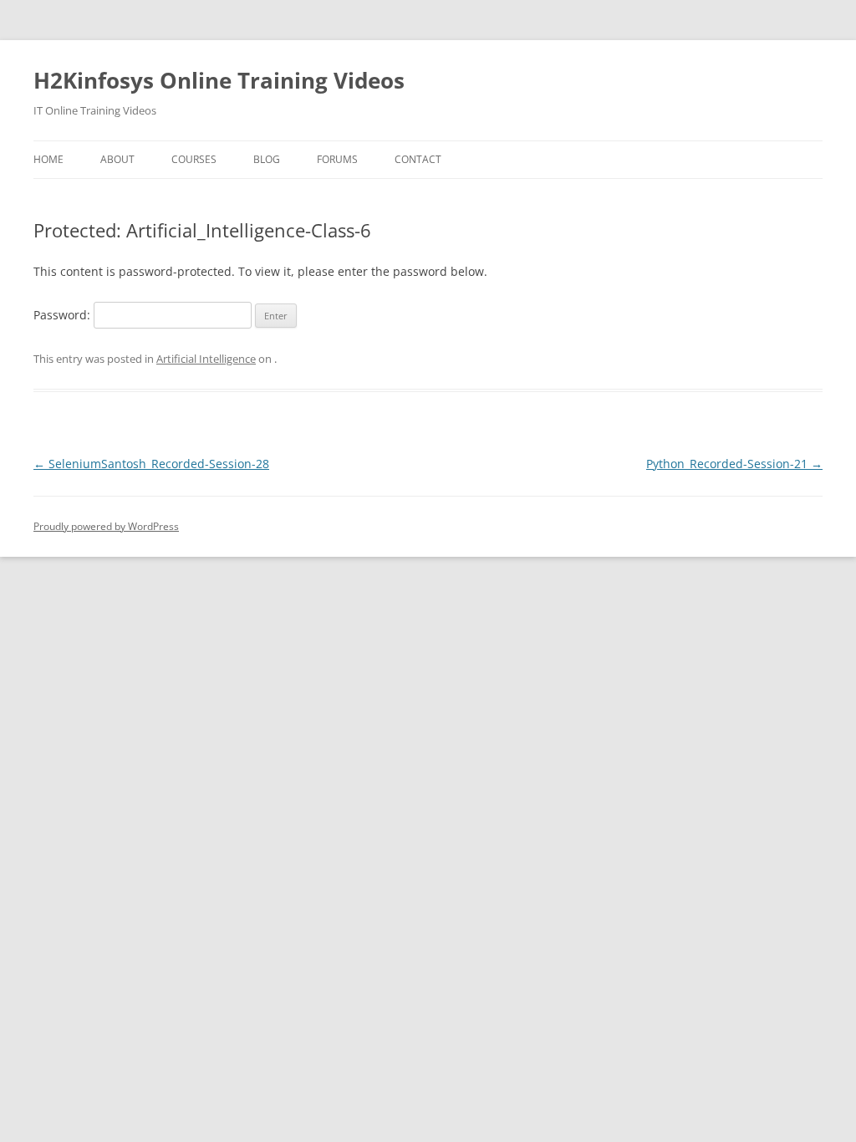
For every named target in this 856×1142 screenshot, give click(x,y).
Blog (266, 159)
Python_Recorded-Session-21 (734, 464)
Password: (63, 315)
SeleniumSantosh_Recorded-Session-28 (151, 464)
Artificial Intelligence (206, 358)
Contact (418, 159)
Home (48, 159)
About (117, 159)
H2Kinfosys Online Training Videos (219, 80)
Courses (194, 159)
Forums (337, 159)
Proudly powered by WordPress (106, 526)
